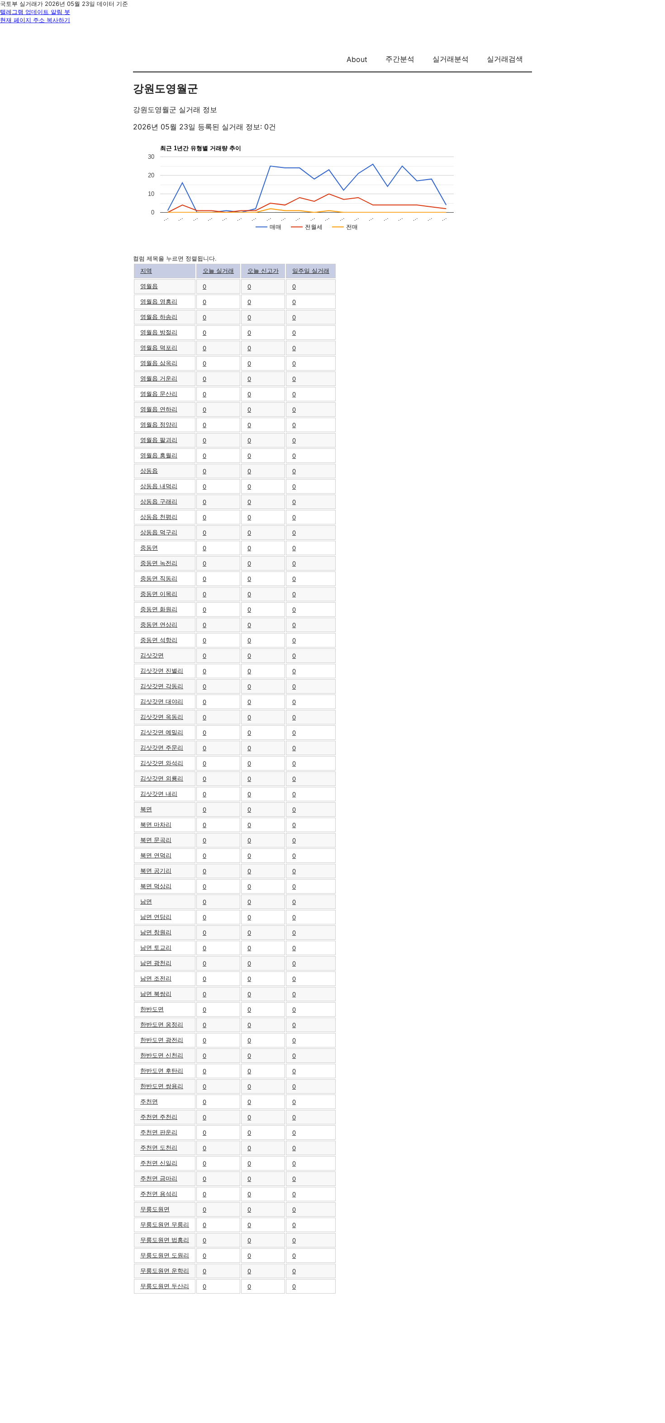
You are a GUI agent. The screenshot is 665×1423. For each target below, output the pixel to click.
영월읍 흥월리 (158, 455)
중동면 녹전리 (158, 562)
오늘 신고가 (263, 270)
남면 (146, 901)
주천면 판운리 (158, 1132)
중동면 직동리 (158, 578)
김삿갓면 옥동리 (161, 716)
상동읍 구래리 (158, 501)
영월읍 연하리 (158, 409)
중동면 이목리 (158, 593)
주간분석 (399, 58)
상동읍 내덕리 (158, 486)
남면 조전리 (155, 978)
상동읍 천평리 (158, 516)
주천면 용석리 (158, 1193)
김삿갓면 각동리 (161, 686)
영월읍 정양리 (158, 424)
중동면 (149, 547)
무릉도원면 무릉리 (164, 1224)
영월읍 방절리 (158, 332)
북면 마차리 (155, 824)
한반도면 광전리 (161, 1039)
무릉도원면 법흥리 (164, 1239)
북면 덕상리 (155, 886)
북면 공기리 (155, 870)
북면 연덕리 (155, 855)
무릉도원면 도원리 (164, 1255)
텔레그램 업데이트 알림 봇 (35, 11)
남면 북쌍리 (155, 993)
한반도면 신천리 (161, 1055)
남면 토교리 (155, 947)
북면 (146, 809)
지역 (146, 270)
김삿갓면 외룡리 (161, 778)
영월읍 (149, 286)
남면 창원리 (155, 932)
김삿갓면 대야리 (161, 701)
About (357, 59)
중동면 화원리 (158, 609)
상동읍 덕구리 (158, 532)
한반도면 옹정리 (161, 1024)
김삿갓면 (152, 655)
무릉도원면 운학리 (164, 1270)
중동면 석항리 (158, 639)
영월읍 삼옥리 (158, 362)
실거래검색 (505, 58)
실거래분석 (450, 58)
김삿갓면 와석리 (161, 762)
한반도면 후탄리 (161, 1070)
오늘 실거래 (218, 270)
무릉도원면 (155, 1209)
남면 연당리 (155, 916)
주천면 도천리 (158, 1147)
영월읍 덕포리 (158, 347)
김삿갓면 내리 (158, 793)
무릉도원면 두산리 (164, 1286)
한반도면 (152, 1009)
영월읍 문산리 (158, 393)
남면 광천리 (155, 962)
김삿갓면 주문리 (161, 747)
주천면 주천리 (158, 1116)
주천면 (149, 1101)
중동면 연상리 (158, 624)
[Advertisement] (332, 1358)
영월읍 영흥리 (158, 301)
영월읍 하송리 (158, 316)
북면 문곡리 (155, 839)
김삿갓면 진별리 (161, 670)
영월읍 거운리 (158, 378)
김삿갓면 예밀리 (161, 732)
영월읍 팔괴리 (158, 439)
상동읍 (149, 470)
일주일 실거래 (310, 270)
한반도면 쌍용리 (161, 1086)
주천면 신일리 (158, 1162)
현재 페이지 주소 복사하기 (35, 20)
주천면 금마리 (158, 1178)
